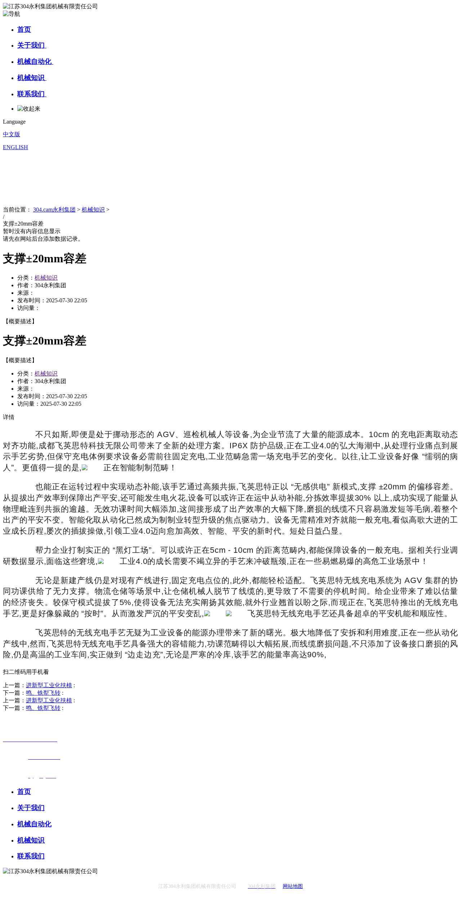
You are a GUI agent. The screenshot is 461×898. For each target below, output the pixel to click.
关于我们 (31, 45)
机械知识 (31, 77)
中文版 (11, 134)
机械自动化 (35, 61)
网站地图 (293, 886)
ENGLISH (15, 147)
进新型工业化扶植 (49, 685)
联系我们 (31, 94)
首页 (24, 29)
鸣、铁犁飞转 (43, 693)
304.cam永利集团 (54, 209)
